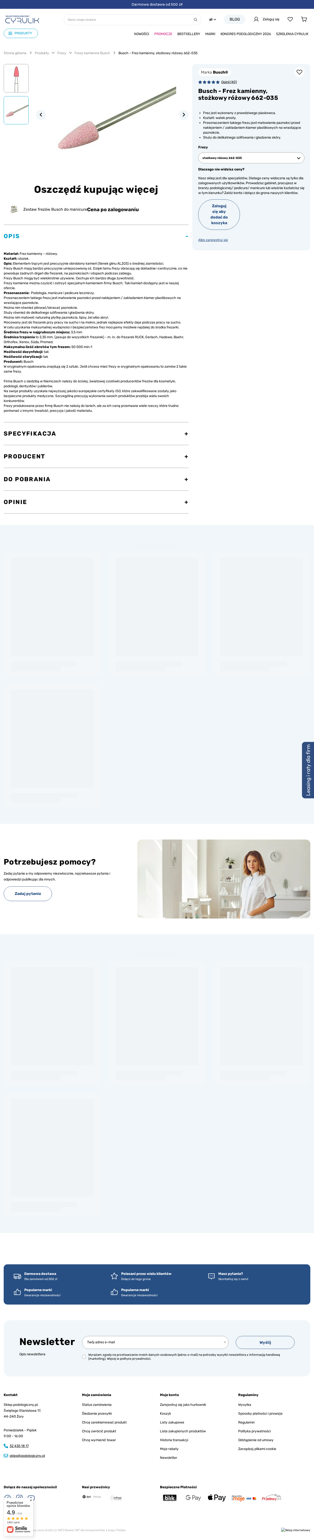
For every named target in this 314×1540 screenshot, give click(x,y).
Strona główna (15, 53)
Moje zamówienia (96, 1395)
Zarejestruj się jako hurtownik (183, 1405)
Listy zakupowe (172, 1422)
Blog (235, 19)
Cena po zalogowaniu (113, 209)
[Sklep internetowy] (295, 1530)
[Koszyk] (303, 19)
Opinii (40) (229, 82)
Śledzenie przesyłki (97, 1413)
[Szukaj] (195, 19)
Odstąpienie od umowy (256, 1440)
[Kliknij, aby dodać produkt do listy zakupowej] (299, 72)
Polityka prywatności (254, 1431)
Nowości (141, 34)
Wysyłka (244, 1405)
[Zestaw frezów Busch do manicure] (14, 209)
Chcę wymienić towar (99, 1440)
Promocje (163, 34)
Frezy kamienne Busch (92, 53)
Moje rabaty (169, 1449)
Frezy (61, 53)
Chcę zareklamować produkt (104, 1422)
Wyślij (265, 1342)
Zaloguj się (271, 19)
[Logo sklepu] (22, 19)
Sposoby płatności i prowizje (260, 1413)
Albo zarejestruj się (213, 240)
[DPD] (92, 1497)
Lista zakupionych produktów (183, 1431)
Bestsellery (188, 34)
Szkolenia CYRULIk (292, 34)
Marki (210, 34)
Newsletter (47, 1341)
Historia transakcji (174, 1440)
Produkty (42, 53)
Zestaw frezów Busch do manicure (55, 209)
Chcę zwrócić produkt (99, 1431)
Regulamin (246, 1422)
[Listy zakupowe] (290, 19)
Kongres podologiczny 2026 (246, 34)
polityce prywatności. (135, 1358)
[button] (41, 115)
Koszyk (165, 1413)
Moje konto (169, 1395)
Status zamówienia (97, 1405)
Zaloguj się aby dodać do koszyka (219, 214)
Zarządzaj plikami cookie (257, 1449)
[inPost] (115, 1497)
